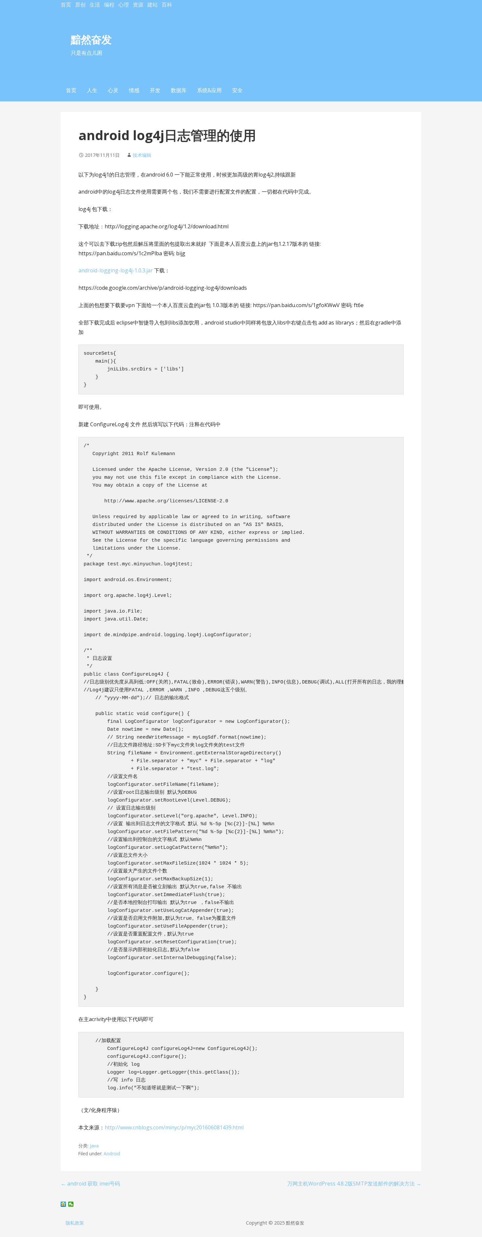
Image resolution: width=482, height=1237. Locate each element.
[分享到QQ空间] (63, 1204)
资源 (138, 4)
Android (112, 1153)
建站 (152, 4)
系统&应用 (209, 90)
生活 (95, 4)
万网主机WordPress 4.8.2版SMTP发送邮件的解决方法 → (354, 1183)
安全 (237, 90)
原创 (80, 4)
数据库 (179, 90)
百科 (167, 4)
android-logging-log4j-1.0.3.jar (115, 270)
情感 (134, 90)
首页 (66, 4)
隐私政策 (75, 1223)
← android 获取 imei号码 (90, 1183)
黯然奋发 (91, 39)
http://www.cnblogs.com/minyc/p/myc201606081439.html (174, 1127)
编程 (109, 4)
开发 (155, 90)
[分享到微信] (71, 1204)
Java (94, 1146)
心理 (123, 4)
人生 (92, 90)
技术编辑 (142, 155)
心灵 (113, 90)
